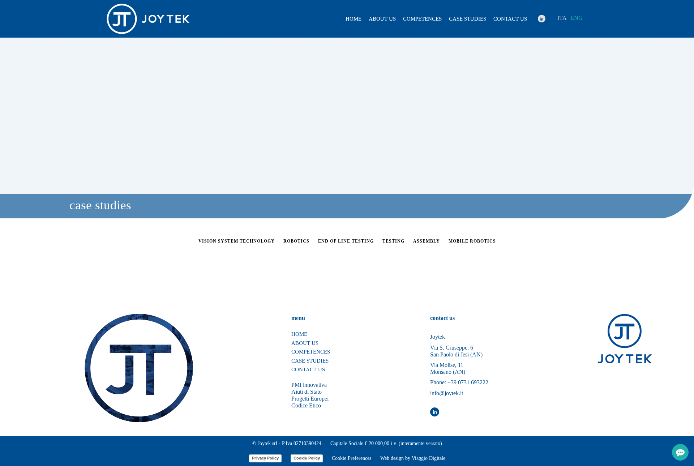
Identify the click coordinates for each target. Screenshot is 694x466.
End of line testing (346, 241)
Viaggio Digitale (428, 458)
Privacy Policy (265, 458)
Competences (422, 19)
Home (353, 19)
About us (382, 19)
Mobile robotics (472, 241)
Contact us (510, 19)
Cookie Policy (307, 458)
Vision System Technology (236, 241)
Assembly (426, 241)
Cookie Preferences (351, 458)
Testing (393, 241)
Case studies (467, 19)
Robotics (296, 241)
